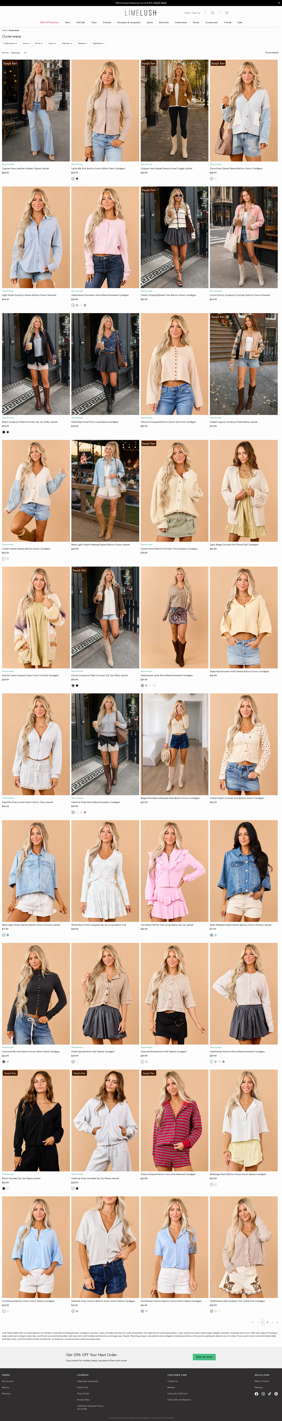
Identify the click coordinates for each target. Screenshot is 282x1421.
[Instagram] (264, 1394)
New (67, 22)
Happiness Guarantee (87, 1381)
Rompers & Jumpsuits (128, 22)
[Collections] (16, 43)
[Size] (29, 43)
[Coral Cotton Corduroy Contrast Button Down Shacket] (244, 237)
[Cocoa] (7, 432)
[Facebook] (257, 1394)
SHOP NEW (160, 2)
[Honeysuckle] (219, 1311)
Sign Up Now (204, 1357)
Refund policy (169, 1418)
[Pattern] (72, 43)
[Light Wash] (3, 935)
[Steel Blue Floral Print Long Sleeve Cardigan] (105, 364)
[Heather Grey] (77, 305)
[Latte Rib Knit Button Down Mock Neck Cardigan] (105, 110)
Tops (94, 22)
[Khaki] (73, 1062)
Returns (5, 1387)
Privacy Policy (83, 1399)
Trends (227, 22)
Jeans (150, 22)
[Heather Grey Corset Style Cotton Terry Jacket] (36, 744)
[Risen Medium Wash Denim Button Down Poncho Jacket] (244, 871)
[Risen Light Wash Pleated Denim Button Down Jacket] (105, 491)
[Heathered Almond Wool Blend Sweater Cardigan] (244, 994)
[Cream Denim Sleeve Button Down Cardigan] (36, 491)
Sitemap (258, 1387)
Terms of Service (157, 1418)
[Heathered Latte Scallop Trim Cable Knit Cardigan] (244, 1247)
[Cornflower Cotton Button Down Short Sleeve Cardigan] (175, 1247)
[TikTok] (270, 1394)
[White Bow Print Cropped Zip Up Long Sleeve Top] (105, 871)
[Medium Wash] (7, 935)
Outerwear (181, 22)
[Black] (3, 432)
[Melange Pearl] (211, 1184)
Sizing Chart (82, 1387)
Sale (240, 22)
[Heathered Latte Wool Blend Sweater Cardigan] (175, 617)
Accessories (211, 22)
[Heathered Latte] (85, 305)
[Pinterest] (277, 1394)
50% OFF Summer (49, 22)
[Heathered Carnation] (73, 305)
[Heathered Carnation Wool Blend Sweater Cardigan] (105, 237)
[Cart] (227, 13)
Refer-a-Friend (262, 1381)
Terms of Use (83, 1393)
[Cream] (215, 179)
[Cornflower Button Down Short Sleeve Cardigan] (36, 1247)
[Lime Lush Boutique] (141, 13)
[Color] (56, 43)
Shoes (196, 22)
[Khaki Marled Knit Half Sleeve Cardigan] (105, 994)
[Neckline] (103, 43)
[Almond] (77, 1062)
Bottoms (164, 22)
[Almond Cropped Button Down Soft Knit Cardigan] (175, 364)
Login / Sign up (192, 12)
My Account (7, 1381)
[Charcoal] (77, 179)
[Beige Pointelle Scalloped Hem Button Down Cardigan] (175, 744)
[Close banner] (279, 3)
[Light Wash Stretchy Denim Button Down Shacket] (36, 237)
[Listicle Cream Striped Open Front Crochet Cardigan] (36, 617)
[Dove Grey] (211, 179)
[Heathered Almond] (81, 305)
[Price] (42, 43)
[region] (141, 3)
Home (4, 30)
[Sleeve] (86, 43)
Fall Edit (80, 22)
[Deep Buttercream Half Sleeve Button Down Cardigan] (244, 617)
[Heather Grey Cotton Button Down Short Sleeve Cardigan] (105, 1247)
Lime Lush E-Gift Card (177, 1393)
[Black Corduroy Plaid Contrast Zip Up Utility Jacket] (36, 364)
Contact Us (172, 1381)
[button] (36, 158)
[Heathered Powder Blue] (215, 1311)
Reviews (171, 1387)
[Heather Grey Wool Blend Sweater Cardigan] (105, 744)
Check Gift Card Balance (179, 1399)
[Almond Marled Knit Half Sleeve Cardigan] (175, 994)
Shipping (6, 1393)
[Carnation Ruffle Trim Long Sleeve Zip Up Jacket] (175, 871)
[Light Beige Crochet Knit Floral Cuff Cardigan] (244, 491)
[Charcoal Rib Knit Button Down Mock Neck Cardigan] (36, 994)
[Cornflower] (215, 1184)
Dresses (107, 22)
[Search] (212, 13)
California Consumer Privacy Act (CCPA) (90, 1407)
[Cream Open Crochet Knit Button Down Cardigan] (244, 744)
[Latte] (73, 179)
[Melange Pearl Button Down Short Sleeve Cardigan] (244, 1120)
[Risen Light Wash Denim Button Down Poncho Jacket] (36, 871)
